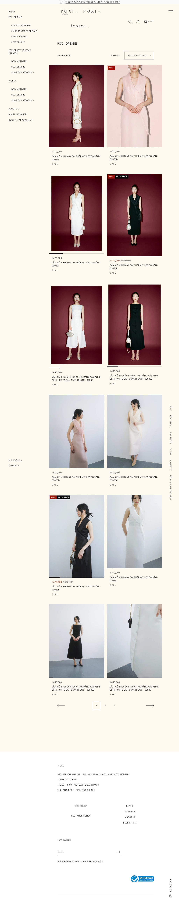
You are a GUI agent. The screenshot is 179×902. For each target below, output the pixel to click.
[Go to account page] (138, 21)
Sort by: (115, 55)
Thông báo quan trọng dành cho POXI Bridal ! (93, 2)
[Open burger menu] (171, 11)
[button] (130, 21)
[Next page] (150, 705)
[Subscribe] (118, 852)
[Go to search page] (130, 21)
